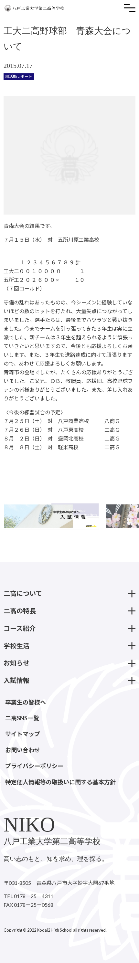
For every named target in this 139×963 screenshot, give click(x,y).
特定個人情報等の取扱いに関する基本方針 (60, 782)
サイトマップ (22, 733)
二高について (23, 593)
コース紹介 (20, 628)
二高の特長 (20, 611)
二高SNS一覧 (22, 718)
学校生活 (16, 646)
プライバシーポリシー (34, 765)
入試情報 (16, 680)
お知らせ (16, 663)
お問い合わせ (22, 750)
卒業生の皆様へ (25, 702)
